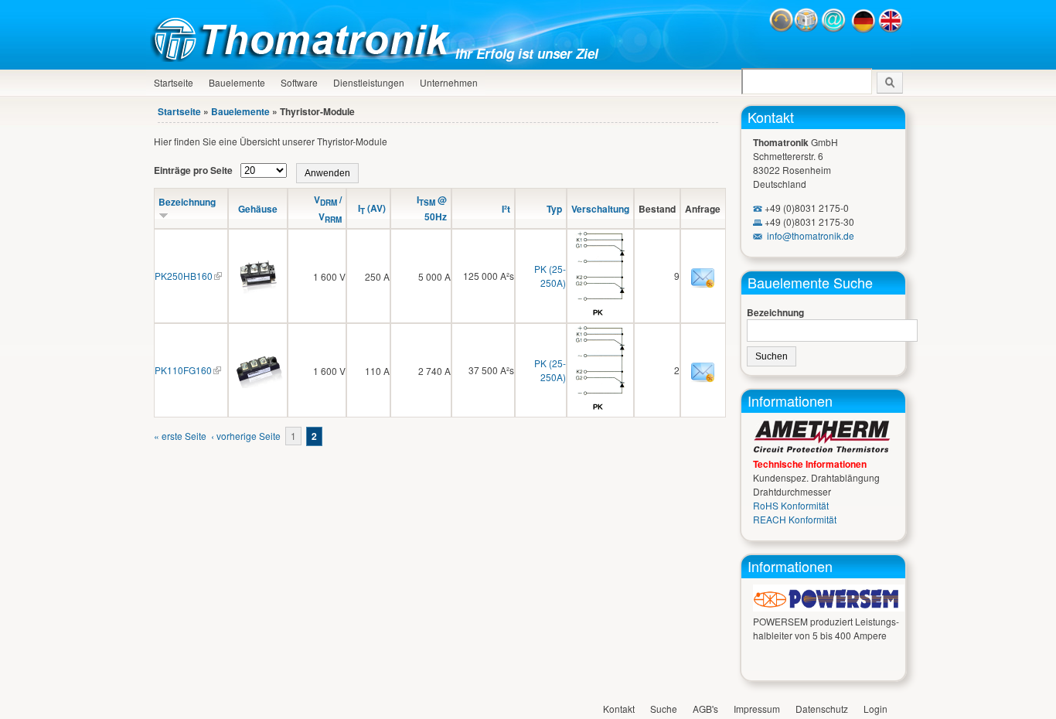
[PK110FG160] (258, 383)
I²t (506, 209)
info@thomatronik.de (810, 235)
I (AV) (372, 208)
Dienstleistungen (368, 82)
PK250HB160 (184, 275)
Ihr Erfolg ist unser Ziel (526, 53)
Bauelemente (237, 82)
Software (299, 82)
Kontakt (771, 117)
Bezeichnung (775, 312)
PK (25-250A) (550, 275)
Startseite (173, 82)
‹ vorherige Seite (246, 435)
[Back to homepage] (304, 57)
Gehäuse (258, 209)
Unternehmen (449, 82)
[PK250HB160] (258, 289)
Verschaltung (600, 209)
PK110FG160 (183, 370)
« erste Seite (180, 435)
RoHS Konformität (791, 505)
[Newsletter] (806, 29)
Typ (554, 209)
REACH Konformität (794, 519)
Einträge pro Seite (194, 170)
